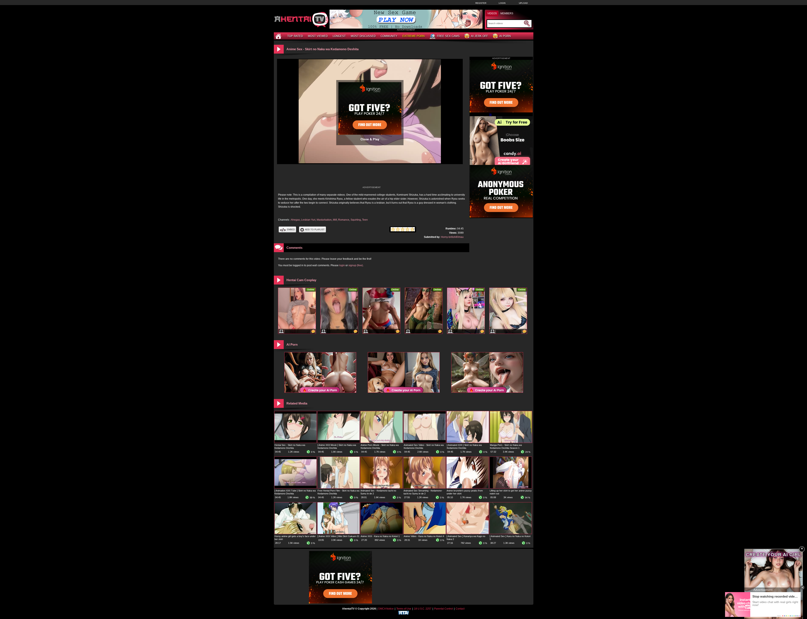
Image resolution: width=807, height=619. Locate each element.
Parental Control (443, 608)
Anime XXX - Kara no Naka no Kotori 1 (380, 536)
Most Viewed (318, 36)
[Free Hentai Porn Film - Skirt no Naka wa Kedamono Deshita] (339, 487)
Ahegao (295, 219)
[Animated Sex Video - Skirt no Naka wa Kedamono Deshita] (425, 441)
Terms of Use (403, 608)
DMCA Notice (386, 608)
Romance (343, 219)
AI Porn (505, 36)
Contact (460, 608)
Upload (523, 3)
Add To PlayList (315, 229)
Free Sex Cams (448, 36)
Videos (492, 13)
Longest (339, 36)
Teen (365, 219)
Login (502, 3)
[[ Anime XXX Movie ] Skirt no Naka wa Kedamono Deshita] (339, 441)
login (342, 265)
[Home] (279, 36)
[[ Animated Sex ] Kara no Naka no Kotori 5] (511, 533)
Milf (335, 219)
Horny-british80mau (452, 237)
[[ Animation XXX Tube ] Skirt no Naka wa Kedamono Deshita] (295, 487)
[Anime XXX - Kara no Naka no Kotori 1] (382, 533)
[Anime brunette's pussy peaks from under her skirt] (468, 487)
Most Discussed (363, 36)
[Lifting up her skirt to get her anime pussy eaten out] (511, 487)
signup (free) (355, 265)
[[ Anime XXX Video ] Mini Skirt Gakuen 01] (339, 533)
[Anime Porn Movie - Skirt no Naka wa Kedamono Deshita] (382, 441)
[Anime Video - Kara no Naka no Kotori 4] (425, 533)
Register (480, 3)
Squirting (356, 219)
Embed (291, 229)
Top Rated (295, 36)
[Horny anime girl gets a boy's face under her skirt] (295, 533)
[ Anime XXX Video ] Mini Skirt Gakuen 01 (338, 536)
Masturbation (324, 219)
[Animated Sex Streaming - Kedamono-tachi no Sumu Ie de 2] (425, 487)
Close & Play (369, 139)
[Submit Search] (527, 23)
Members (506, 13)
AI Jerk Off (479, 36)
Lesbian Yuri (308, 219)
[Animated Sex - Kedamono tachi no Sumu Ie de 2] (381, 487)
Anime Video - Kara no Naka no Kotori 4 (424, 536)
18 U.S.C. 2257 (422, 608)
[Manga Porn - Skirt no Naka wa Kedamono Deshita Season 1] (511, 441)
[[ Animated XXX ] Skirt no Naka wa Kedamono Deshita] (468, 441)
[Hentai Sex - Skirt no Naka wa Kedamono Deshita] (295, 441)
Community (389, 36)
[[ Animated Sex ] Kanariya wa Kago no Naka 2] (468, 533)
